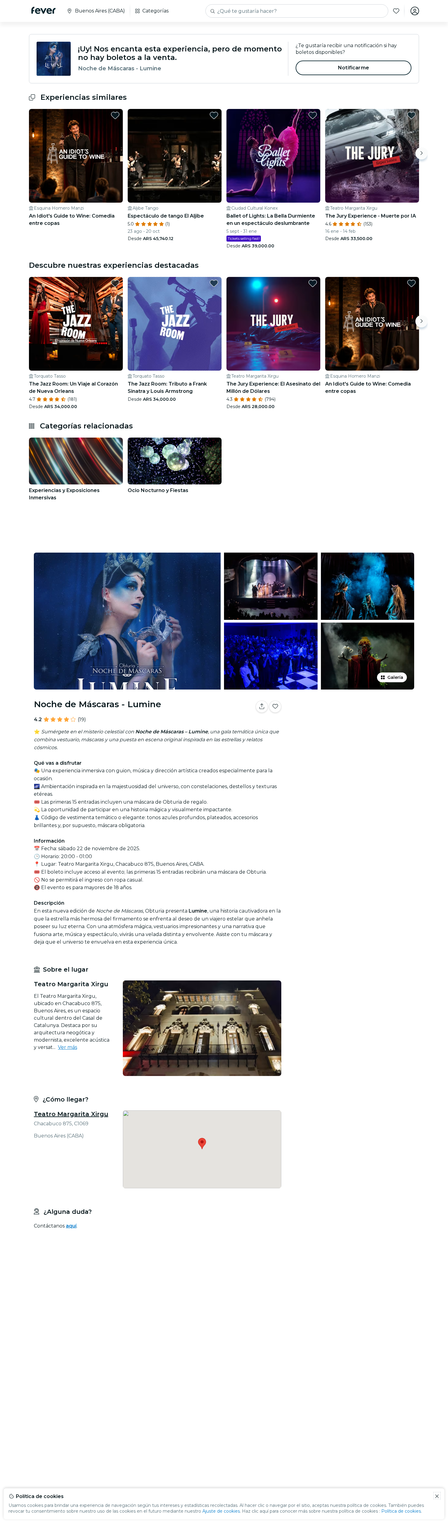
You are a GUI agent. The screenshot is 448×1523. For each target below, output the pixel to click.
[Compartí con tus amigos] (262, 706)
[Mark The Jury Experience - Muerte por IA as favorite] (411, 115)
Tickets (351, 725)
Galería (395, 677)
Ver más (67, 1047)
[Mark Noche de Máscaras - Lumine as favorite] (275, 706)
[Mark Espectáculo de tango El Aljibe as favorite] (214, 115)
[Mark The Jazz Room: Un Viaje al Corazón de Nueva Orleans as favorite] (115, 283)
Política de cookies (401, 1511)
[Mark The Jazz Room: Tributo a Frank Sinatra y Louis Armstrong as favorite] (214, 283)
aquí (71, 1226)
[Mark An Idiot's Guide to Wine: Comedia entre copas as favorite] (115, 115)
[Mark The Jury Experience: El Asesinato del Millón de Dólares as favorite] (313, 283)
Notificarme (353, 68)
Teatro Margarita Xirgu (71, 1114)
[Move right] (421, 153)
